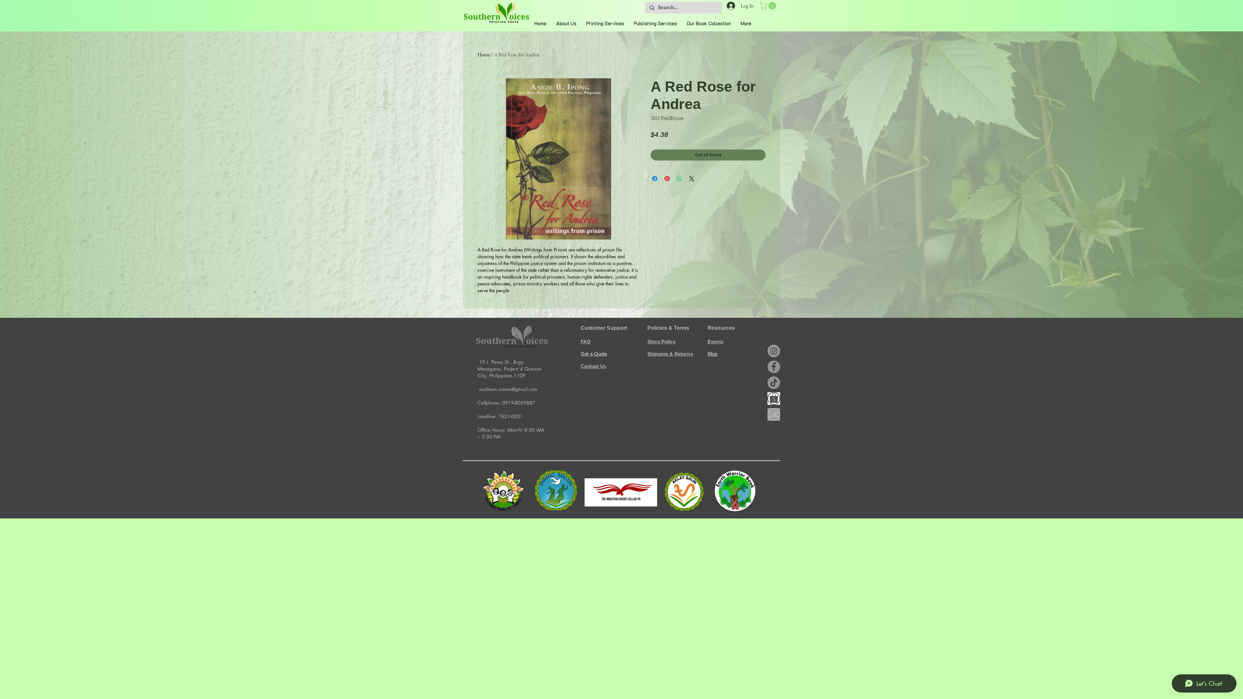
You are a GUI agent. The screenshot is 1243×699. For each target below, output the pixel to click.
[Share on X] (692, 179)
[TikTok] (773, 382)
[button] (768, 5)
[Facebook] (773, 367)
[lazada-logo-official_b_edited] (773, 414)
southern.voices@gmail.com (508, 389)
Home (483, 54)
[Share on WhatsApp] (679, 179)
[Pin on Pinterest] (667, 179)
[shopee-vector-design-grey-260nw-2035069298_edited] (773, 398)
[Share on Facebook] (655, 179)
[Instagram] (773, 351)
